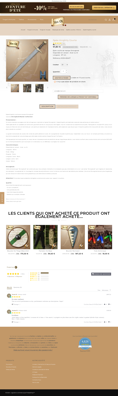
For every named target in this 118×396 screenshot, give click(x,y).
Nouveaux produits (11, 367)
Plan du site (35, 382)
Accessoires (32, 19)
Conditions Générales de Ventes (40, 369)
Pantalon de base (45, 251)
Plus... (42, 19)
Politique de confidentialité (39, 377)
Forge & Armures (9, 19)
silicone (77, 169)
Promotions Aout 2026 (59, 1)
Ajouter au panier (61, 78)
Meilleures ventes (10, 369)
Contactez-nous (36, 380)
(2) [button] (39, 272)
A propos (34, 372)
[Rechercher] (105, 19)
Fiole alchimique (100, 251)
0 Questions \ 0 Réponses (14, 276)
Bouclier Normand (72, 251)
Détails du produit (67, 106)
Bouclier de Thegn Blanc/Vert (18, 251)
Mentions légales (36, 367)
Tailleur (21, 19)
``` (57, 9)
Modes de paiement (37, 374)
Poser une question (60, 44)
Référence (57, 58)
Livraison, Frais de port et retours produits (43, 364)
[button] (101, 274)
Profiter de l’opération (104, 8)
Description (47, 106)
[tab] (9, 288)
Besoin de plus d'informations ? (15, 199)
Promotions (9, 364)
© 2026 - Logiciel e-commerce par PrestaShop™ (20, 392)
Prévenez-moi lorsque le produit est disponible (78, 97)
